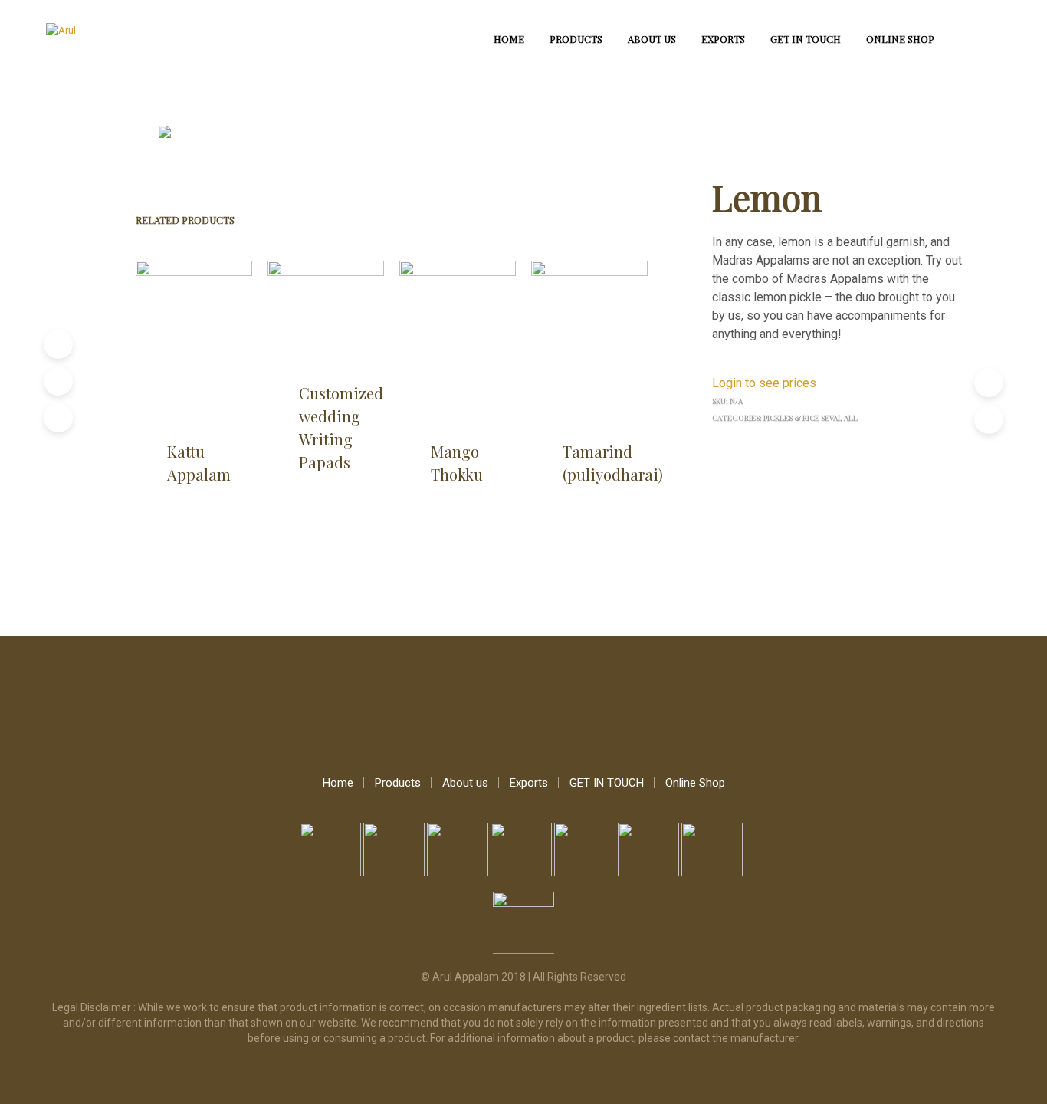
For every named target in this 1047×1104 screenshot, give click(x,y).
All (851, 417)
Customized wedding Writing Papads (341, 427)
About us (652, 38)
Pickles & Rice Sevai (801, 417)
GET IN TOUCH (805, 38)
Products (576, 38)
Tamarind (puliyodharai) (613, 463)
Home (509, 38)
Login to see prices (764, 383)
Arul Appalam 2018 (479, 977)
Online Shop (900, 38)
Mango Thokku (457, 463)
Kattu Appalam (199, 463)
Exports (723, 38)
